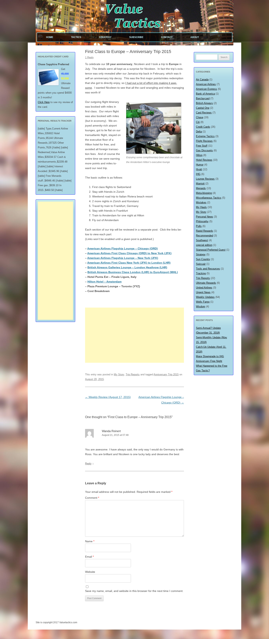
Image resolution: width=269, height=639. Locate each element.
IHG (198, 174)
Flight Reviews (204, 141)
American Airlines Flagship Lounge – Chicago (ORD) (122, 248)
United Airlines (204, 287)
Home (49, 37)
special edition (204, 245)
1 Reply (89, 57)
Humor (199, 164)
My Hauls (201, 207)
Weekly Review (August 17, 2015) (108, 397)
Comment (92, 497)
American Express (206, 88)
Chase (199, 117)
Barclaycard (203, 98)
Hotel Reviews (204, 159)
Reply (88, 463)
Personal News (204, 216)
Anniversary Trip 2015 (166, 374)
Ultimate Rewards (206, 282)
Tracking (201, 273)
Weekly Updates (205, 297)
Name (89, 541)
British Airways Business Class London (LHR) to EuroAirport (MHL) (132, 272)
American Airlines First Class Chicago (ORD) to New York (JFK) (129, 253)
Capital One (202, 107)
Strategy (105, 37)
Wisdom (200, 306)
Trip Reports (133, 374)
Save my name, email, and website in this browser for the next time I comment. (134, 590)
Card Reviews (204, 112)
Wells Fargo (203, 301)
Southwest (202, 240)
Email (89, 556)
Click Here (44, 102)
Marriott (200, 183)
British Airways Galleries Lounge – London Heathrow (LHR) (127, 267)
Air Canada (202, 79)
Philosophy (202, 221)
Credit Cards (203, 126)
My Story (119, 374)
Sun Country (203, 259)
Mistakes (201, 202)
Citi (198, 122)
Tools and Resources (208, 268)
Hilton (199, 155)
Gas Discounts (204, 150)
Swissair (201, 263)
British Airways (204, 103)
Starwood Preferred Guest (210, 249)
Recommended (204, 235)
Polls (199, 226)
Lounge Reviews (205, 178)
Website (90, 571)
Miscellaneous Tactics (208, 197)
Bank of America (205, 93)
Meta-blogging (204, 193)
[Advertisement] (134, 335)
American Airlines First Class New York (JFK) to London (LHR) (129, 262)
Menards (201, 188)
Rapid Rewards (204, 230)
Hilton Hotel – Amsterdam (104, 281)
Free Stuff (201, 145)
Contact (167, 37)
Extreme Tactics (205, 136)
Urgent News (203, 292)
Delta (199, 131)
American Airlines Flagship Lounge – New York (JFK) (122, 258)
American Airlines (206, 84)
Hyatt (199, 169)
